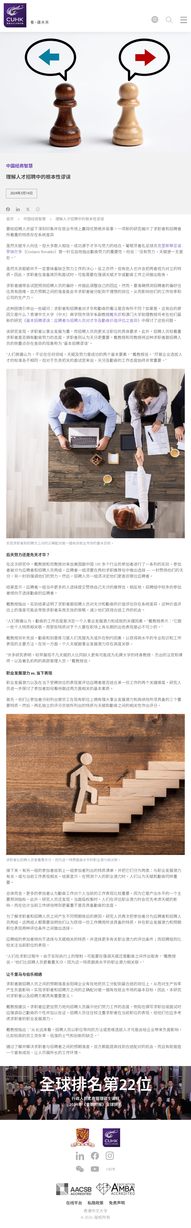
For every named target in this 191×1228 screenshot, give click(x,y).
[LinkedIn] (80, 1155)
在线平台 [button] (74, 1203)
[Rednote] (110, 1169)
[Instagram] (110, 1155)
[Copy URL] (38, 209)
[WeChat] (80, 1169)
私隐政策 (95, 1203)
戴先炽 (116, 315)
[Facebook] (95, 1156)
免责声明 (117, 1203)
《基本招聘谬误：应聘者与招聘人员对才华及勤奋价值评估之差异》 (82, 321)
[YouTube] (95, 1169)
